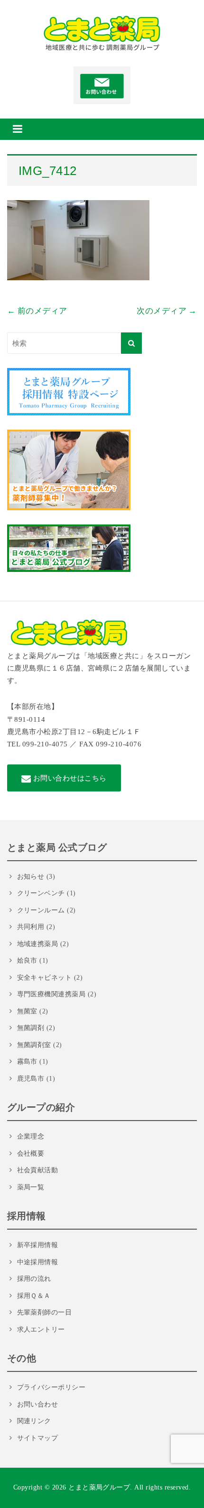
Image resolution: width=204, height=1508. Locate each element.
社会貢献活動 (37, 1170)
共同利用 (31, 926)
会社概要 (31, 1153)
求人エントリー (41, 1329)
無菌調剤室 (34, 1044)
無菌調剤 (31, 1027)
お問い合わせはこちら (69, 777)
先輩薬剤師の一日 (44, 1312)
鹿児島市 (31, 1078)
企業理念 (31, 1136)
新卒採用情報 (37, 1245)
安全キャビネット (44, 977)
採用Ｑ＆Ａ (34, 1295)
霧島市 (27, 1061)
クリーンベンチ (41, 893)
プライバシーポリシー (51, 1387)
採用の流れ (34, 1278)
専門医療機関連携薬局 (51, 994)
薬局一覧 (31, 1187)
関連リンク (34, 1421)
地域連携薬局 (37, 943)
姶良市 (27, 960)
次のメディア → (167, 310)
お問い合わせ (37, 1404)
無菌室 (27, 1011)
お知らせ (31, 876)
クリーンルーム (41, 910)
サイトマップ (37, 1438)
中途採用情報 (37, 1262)
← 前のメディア (37, 310)
